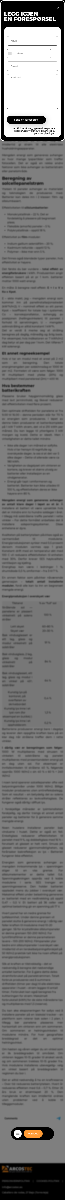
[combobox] (10, 53)
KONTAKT (33, 1133)
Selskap (32, 1138)
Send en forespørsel (26, 119)
